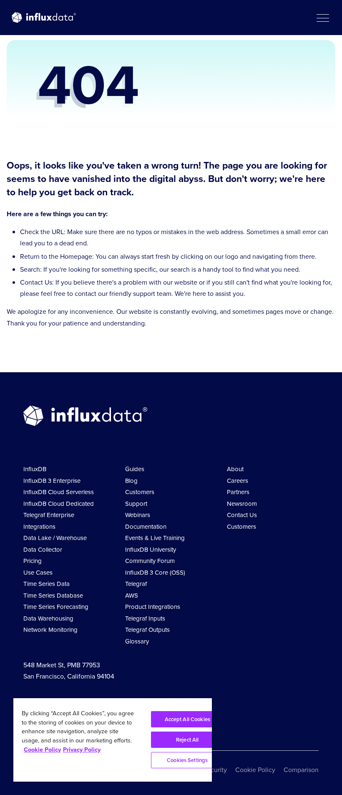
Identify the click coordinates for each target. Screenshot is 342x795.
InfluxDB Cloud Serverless (58, 492)
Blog (131, 480)
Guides (134, 469)
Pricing (32, 560)
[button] (322, 17)
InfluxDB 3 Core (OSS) (155, 572)
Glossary (137, 641)
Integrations (39, 526)
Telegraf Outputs (147, 629)
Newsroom (242, 503)
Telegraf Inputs (145, 618)
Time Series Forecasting (55, 606)
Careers (237, 480)
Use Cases (38, 572)
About (235, 469)
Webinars (137, 515)
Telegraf (136, 583)
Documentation (145, 526)
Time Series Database (53, 595)
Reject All (187, 740)
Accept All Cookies (187, 719)
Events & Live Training (155, 538)
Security (215, 770)
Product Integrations (152, 606)
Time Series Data (46, 583)
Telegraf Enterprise (48, 515)
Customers (139, 492)
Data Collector (42, 549)
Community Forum (150, 560)
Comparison (301, 770)
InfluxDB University (150, 549)
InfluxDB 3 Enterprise (51, 480)
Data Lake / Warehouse (55, 538)
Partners (238, 492)
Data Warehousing (48, 618)
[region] (112, 740)
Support (136, 503)
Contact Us (242, 515)
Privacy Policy (82, 749)
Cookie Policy (255, 770)
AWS (131, 595)
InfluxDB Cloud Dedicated (58, 503)
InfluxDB (34, 469)
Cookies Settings (187, 760)
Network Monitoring (50, 629)
